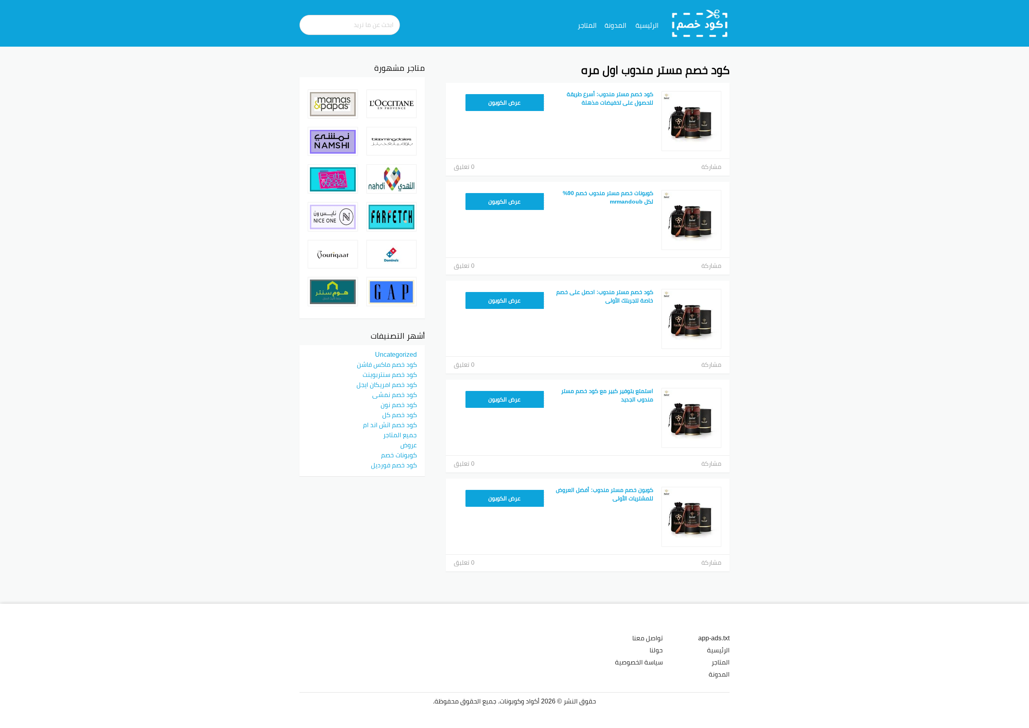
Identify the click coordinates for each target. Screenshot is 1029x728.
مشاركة (711, 167)
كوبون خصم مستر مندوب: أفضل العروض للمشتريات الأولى (604, 494)
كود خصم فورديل (394, 465)
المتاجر (587, 25)
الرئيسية (646, 25)
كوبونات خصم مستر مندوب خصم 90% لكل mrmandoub (608, 197)
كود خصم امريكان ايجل (387, 384)
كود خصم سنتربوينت (390, 374)
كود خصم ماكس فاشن (387, 364)
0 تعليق (464, 167)
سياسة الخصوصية (639, 662)
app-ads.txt (714, 638)
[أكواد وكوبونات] (700, 23)
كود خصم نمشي (394, 395)
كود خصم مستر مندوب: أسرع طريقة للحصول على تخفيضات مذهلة (610, 98)
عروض (408, 445)
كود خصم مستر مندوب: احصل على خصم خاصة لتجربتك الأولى (604, 296)
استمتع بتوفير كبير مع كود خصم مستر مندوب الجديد (607, 395)
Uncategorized (396, 354)
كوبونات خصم (399, 455)
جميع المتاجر (400, 435)
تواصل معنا (647, 638)
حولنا (656, 650)
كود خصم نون (399, 405)
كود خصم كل (399, 415)
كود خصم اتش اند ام (390, 425)
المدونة (615, 25)
